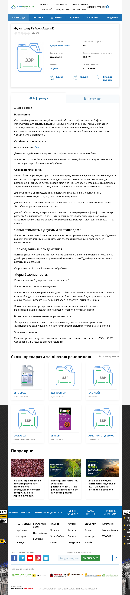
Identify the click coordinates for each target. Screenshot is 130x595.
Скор (37, 147)
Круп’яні (72, 523)
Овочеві (72, 536)
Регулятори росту (39, 525)
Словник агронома (97, 7)
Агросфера (57, 439)
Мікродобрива (109, 529)
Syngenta (93, 439)
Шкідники (112, 17)
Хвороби (92, 17)
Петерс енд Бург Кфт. (24, 439)
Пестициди (18, 17)
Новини (44, 4)
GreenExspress (21, 396)
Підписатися (90, 558)
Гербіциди (21, 529)
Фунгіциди (21, 536)
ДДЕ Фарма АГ (58, 396)
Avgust (54, 68)
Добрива (56, 17)
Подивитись (63, 9)
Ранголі (92, 396)
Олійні (53, 542)
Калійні (88, 542)
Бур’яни (74, 17)
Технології (46, 9)
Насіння (38, 17)
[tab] (38, 98)
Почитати (61, 4)
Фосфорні (90, 536)
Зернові (54, 529)
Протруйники (40, 533)
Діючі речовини (80, 4)
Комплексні (108, 523)
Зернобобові (57, 536)
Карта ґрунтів (79, 9)
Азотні (88, 529)
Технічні (72, 529)
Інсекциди (21, 542)
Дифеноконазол (60, 45)
